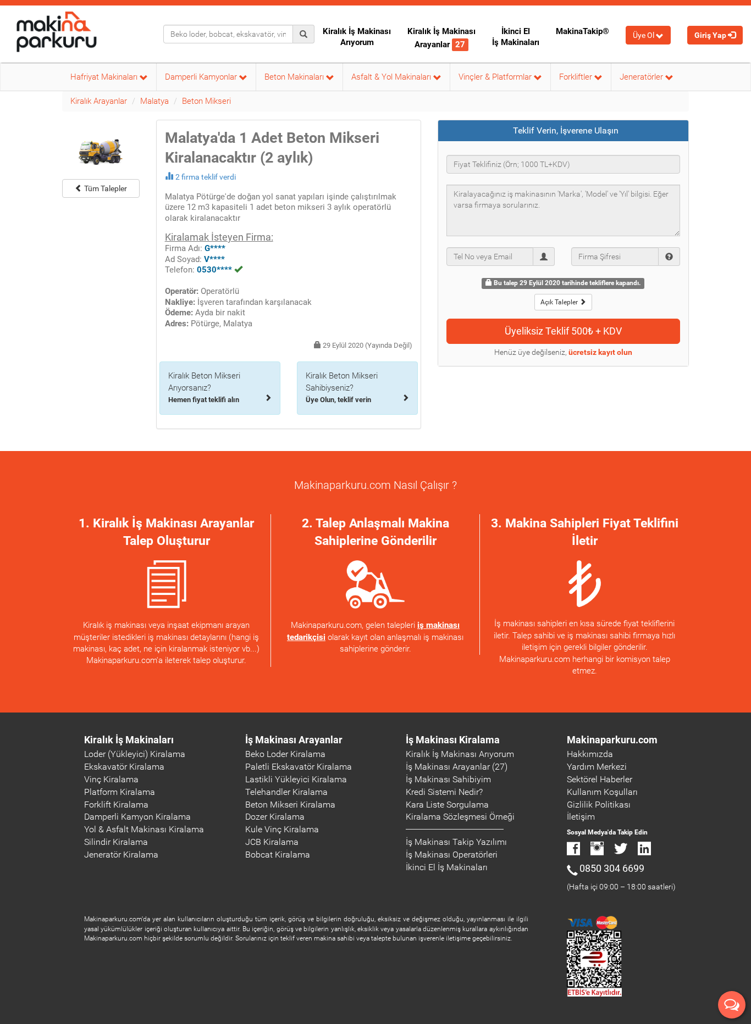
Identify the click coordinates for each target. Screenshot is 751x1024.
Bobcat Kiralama (277, 854)
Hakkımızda (590, 754)
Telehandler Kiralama (286, 792)
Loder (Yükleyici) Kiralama (134, 754)
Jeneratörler (642, 77)
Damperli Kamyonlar (202, 77)
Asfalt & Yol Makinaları (392, 77)
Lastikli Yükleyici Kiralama (296, 779)
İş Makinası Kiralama (453, 739)
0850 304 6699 (611, 868)
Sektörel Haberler (599, 779)
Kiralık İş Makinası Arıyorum (357, 36)
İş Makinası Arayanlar (294, 739)
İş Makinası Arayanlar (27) (456, 766)
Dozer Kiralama (275, 816)
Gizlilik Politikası (599, 804)
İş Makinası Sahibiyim (448, 779)
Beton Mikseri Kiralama (290, 804)
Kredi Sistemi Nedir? (444, 792)
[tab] (563, 130)
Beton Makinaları (295, 77)
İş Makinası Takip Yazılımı (456, 842)
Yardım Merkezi (597, 766)
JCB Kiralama (272, 842)
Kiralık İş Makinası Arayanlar (441, 37)
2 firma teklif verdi (205, 176)
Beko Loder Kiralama (285, 754)
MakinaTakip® (582, 31)
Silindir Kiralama (116, 842)
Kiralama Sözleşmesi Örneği (460, 816)
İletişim (581, 816)
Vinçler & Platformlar (496, 77)
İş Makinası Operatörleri (452, 854)
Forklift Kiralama (116, 804)
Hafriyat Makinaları (105, 77)
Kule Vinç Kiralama (282, 829)
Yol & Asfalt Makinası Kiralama (144, 829)
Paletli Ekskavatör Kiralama (298, 766)
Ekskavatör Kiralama (124, 766)
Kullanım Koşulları (602, 792)
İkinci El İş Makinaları (515, 36)
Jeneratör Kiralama (121, 854)
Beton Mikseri (206, 101)
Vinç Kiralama (111, 779)
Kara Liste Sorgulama (447, 804)
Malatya (154, 101)
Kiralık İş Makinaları (129, 739)
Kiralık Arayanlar (98, 101)
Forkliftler (576, 77)
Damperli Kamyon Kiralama (137, 816)
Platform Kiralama (119, 792)
